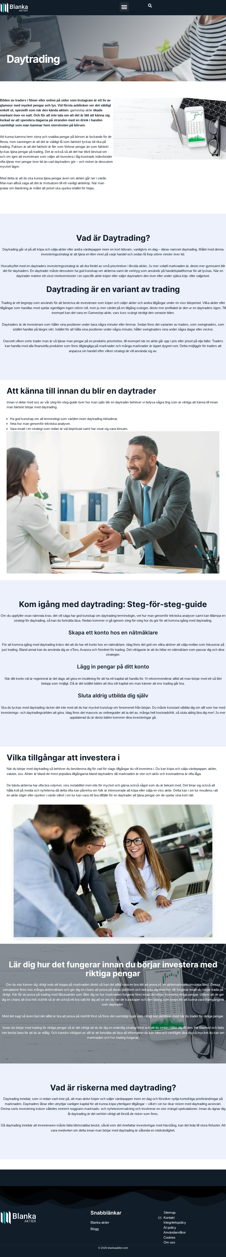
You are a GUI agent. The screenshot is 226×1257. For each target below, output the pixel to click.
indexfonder (103, 156)
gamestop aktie (81, 110)
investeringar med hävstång (156, 1125)
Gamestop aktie (99, 313)
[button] (124, 6)
